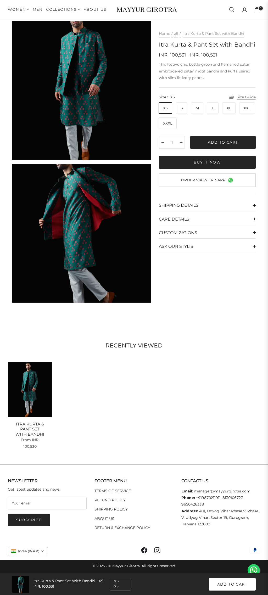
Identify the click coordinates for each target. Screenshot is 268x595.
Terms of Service (112, 491)
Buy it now (207, 162)
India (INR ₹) (28, 551)
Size (116, 581)
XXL (247, 108)
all (176, 33)
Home (164, 33)
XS (165, 108)
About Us (104, 518)
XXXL (167, 123)
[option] (81, 90)
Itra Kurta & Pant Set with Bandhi (29, 429)
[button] (232, 10)
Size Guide (246, 97)
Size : (167, 97)
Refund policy (110, 500)
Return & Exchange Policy (122, 527)
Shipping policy (111, 509)
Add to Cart (232, 584)
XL (229, 108)
